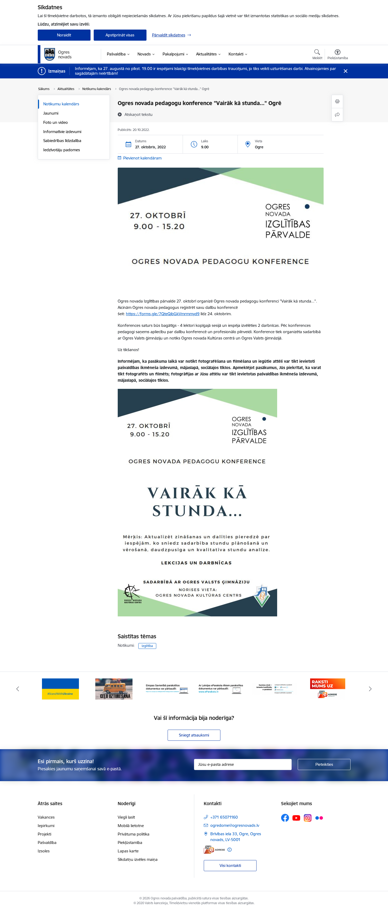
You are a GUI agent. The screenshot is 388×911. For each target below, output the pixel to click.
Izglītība (147, 646)
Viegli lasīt (126, 817)
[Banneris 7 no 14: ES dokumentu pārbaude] (167, 688)
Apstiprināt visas (120, 34)
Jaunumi (50, 113)
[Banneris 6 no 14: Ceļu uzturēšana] (114, 688)
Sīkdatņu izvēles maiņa (138, 859)
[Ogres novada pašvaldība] (68, 54)
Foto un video (55, 122)
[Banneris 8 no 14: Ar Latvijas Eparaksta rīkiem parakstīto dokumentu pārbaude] (221, 688)
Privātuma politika (133, 834)
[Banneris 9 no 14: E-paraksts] (274, 688)
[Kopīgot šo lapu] (337, 114)
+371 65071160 (224, 817)
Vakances (46, 817)
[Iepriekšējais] (18, 689)
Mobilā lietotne (131, 825)
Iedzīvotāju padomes (61, 149)
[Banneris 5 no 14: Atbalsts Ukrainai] (60, 688)
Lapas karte (128, 850)
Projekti (44, 834)
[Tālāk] (370, 689)
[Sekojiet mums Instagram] (308, 818)
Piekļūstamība (130, 842)
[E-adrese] (214, 849)
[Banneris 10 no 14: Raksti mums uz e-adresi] (327, 688)
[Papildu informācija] (229, 850)
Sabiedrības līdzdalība (62, 140)
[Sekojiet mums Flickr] (319, 817)
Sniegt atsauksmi (194, 735)
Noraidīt (64, 34)
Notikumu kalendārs (61, 103)
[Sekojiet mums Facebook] (285, 818)
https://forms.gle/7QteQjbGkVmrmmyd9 (163, 313)
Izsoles (44, 850)
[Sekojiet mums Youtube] (296, 817)
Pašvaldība (47, 842)
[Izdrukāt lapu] (337, 101)
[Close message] (345, 71)
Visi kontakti (230, 865)
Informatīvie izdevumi (62, 131)
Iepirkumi (46, 825)
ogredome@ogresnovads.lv (234, 825)
